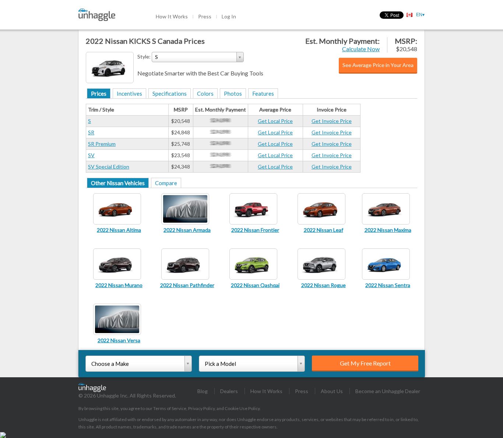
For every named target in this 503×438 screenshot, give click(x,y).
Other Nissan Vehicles (118, 183)
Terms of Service (169, 408)
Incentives (129, 93)
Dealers (229, 391)
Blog (202, 391)
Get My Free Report (365, 363)
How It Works (172, 16)
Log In (229, 16)
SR (91, 132)
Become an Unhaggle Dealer (387, 391)
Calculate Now (361, 48)
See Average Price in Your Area (378, 65)
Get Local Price (275, 121)
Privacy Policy (201, 408)
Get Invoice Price (332, 121)
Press (204, 16)
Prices (98, 93)
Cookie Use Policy (242, 408)
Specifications (169, 93)
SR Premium (102, 144)
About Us (332, 391)
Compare (166, 183)
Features (263, 93)
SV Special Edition (108, 166)
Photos (233, 93)
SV (91, 155)
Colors (205, 93)
